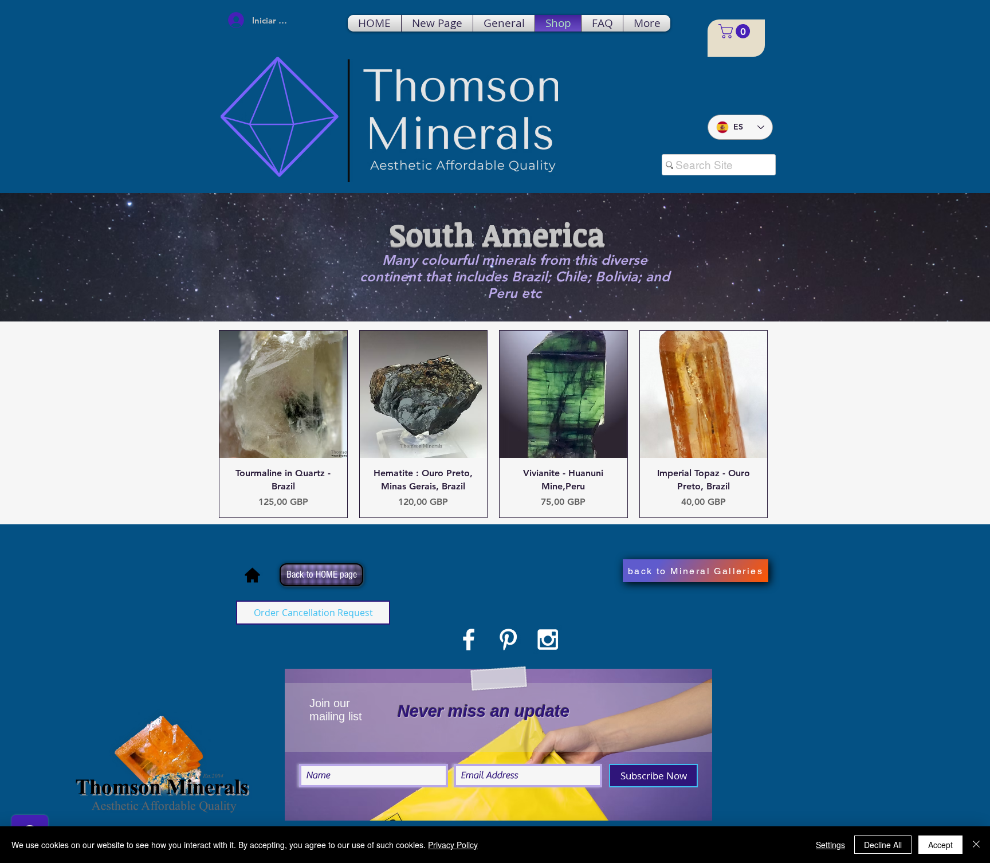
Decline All (883, 844)
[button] (735, 31)
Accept (940, 844)
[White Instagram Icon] (547, 639)
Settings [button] (830, 844)
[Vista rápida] (283, 394)
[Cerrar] (976, 844)
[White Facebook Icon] (468, 639)
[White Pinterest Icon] (508, 639)
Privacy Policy (453, 844)
